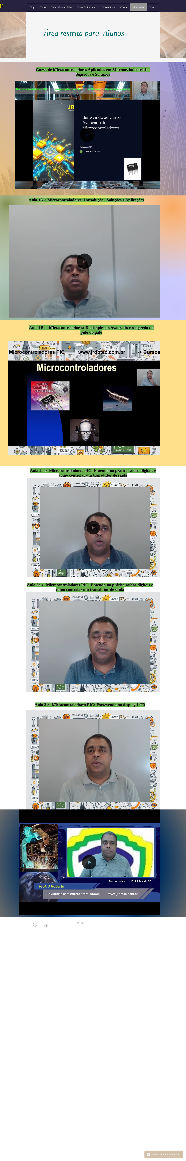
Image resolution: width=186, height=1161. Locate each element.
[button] (156, 186)
